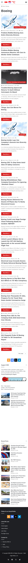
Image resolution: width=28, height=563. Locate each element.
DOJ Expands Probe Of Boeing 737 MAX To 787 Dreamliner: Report (12, 337)
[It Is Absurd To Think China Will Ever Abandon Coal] (5, 478)
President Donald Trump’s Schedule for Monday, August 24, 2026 (19, 447)
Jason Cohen (5, 160)
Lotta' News (3, 531)
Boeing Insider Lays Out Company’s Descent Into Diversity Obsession (13, 142)
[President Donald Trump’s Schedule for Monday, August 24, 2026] (5, 448)
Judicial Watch (4, 528)
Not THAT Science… (16, 459)
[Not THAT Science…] (5, 462)
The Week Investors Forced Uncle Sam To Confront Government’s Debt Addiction (19, 484)
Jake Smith (4, 85)
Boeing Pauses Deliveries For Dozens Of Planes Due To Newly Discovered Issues (13, 202)
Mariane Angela (5, 30)
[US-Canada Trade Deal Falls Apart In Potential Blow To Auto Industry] (5, 395)
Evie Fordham (5, 333)
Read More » (6, 44)
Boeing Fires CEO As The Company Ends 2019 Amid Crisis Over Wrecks (13, 318)
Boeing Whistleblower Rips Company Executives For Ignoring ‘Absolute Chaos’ (13, 182)
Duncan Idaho (5, 236)
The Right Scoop (5, 533)
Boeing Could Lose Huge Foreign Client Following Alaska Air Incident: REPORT (13, 222)
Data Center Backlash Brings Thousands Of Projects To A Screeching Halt (18, 501)
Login (4, 544)
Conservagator (4, 525)
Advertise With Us (7, 541)
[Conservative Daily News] (10, 2)
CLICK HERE (19, 371)
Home (3, 6)
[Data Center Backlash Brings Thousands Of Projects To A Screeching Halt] (5, 501)
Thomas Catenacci (6, 258)
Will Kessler (4, 138)
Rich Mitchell (5, 276)
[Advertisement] (14, 424)
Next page (21, 353)
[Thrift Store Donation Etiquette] (5, 455)
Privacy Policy (6, 547)
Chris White (4, 313)
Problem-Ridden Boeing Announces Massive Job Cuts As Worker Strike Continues (13, 52)
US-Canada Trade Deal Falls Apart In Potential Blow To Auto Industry (18, 395)
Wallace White (5, 105)
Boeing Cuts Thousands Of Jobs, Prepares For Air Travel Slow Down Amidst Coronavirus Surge (13, 298)
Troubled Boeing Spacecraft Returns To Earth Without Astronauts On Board (11, 90)
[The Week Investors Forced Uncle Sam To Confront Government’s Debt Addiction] (5, 485)
